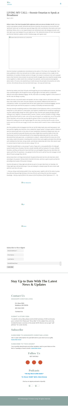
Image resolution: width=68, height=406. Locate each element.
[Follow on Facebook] (28, 362)
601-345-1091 (19, 308)
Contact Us (19, 311)
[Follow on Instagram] (40, 362)
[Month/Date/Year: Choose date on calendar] (60, 263)
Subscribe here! (36, 348)
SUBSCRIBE (10, 267)
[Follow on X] (34, 362)
